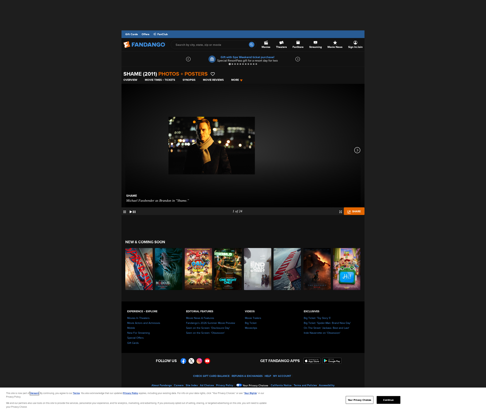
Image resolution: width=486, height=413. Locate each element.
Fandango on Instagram (199, 361)
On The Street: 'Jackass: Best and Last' (326, 328)
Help (268, 376)
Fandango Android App (332, 361)
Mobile (131, 328)
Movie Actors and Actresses (143, 323)
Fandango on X (191, 361)
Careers (179, 385)
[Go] (251, 44)
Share (356, 211)
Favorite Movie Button (212, 74)
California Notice (281, 385)
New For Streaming (138, 333)
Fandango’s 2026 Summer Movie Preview (210, 323)
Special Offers (135, 338)
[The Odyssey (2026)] (317, 269)
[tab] (230, 64)
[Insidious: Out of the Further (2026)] (169, 269)
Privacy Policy (224, 385)
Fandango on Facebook (183, 361)
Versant (34, 393)
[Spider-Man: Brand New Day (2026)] (139, 269)
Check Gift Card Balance (211, 376)
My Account (282, 376)
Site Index (192, 385)
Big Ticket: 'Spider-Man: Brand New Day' (327, 323)
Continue (388, 400)
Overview (130, 80)
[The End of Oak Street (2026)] (258, 269)
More (235, 80)
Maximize (340, 212)
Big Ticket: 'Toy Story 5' (317, 318)
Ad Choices (207, 385)
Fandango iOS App (312, 361)
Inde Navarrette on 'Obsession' (322, 333)
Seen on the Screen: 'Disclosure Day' (208, 328)
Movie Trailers (253, 318)
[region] (243, 400)
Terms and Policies (305, 385)
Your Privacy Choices (255, 385)
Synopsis (189, 80)
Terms (76, 393)
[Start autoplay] (132, 211)
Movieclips (251, 328)
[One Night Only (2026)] (228, 269)
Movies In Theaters (138, 318)
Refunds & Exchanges (247, 376)
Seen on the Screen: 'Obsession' (205, 333)
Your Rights (250, 393)
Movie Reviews (213, 80)
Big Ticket (250, 323)
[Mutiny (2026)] (287, 269)
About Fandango (161, 385)
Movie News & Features (200, 318)
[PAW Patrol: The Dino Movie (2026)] (198, 269)
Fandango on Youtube (207, 361)
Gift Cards (131, 34)
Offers (145, 34)
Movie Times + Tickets (160, 80)
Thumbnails (124, 212)
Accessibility (327, 385)
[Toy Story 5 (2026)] (347, 269)
